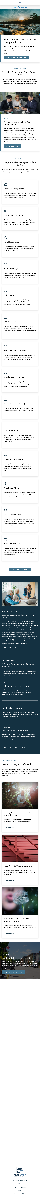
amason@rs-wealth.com (20, 1180)
